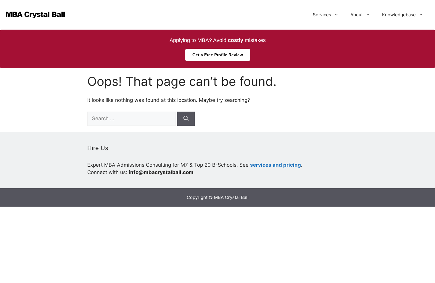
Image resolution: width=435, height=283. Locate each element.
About (356, 14)
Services (322, 14)
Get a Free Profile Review (217, 54)
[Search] (186, 119)
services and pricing (275, 165)
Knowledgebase (399, 14)
